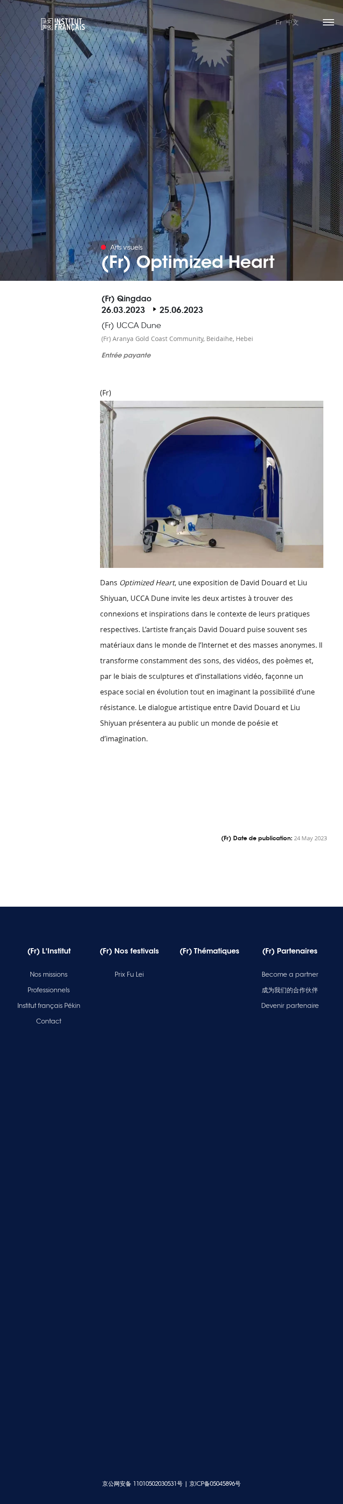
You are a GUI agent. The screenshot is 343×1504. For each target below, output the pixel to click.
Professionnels (49, 990)
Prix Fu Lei (129, 974)
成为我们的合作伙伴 (290, 990)
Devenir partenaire (290, 1006)
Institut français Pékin (48, 1006)
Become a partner (290, 974)
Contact (48, 1021)
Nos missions (48, 974)
